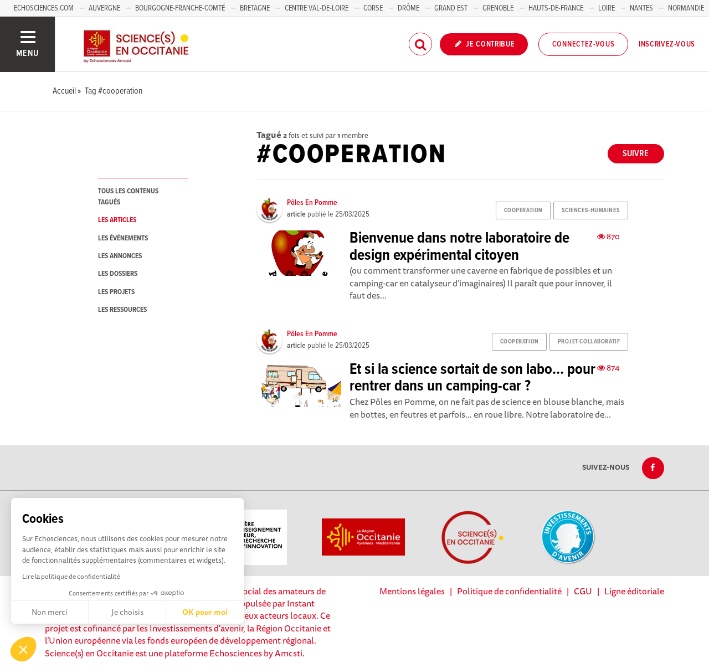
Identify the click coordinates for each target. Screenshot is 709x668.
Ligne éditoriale (634, 591)
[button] (23, 649)
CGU (583, 591)
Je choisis (127, 612)
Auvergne (104, 8)
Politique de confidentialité (509, 591)
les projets (116, 292)
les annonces (120, 256)
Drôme (408, 8)
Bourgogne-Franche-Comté (180, 8)
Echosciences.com (44, 8)
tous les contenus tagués (128, 197)
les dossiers (117, 274)
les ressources (122, 310)
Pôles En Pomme (312, 203)
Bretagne (255, 8)
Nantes (641, 8)
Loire (606, 8)
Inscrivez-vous (667, 44)
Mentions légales (412, 591)
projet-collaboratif (589, 342)
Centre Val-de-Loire (316, 8)
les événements (123, 238)
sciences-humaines (591, 210)
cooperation (523, 210)
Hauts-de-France (555, 8)
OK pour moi (205, 612)
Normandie (686, 8)
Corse (373, 8)
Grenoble (498, 8)
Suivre (636, 154)
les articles (117, 220)
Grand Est (450, 8)
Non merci (50, 612)
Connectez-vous (583, 44)
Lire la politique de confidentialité (71, 576)
